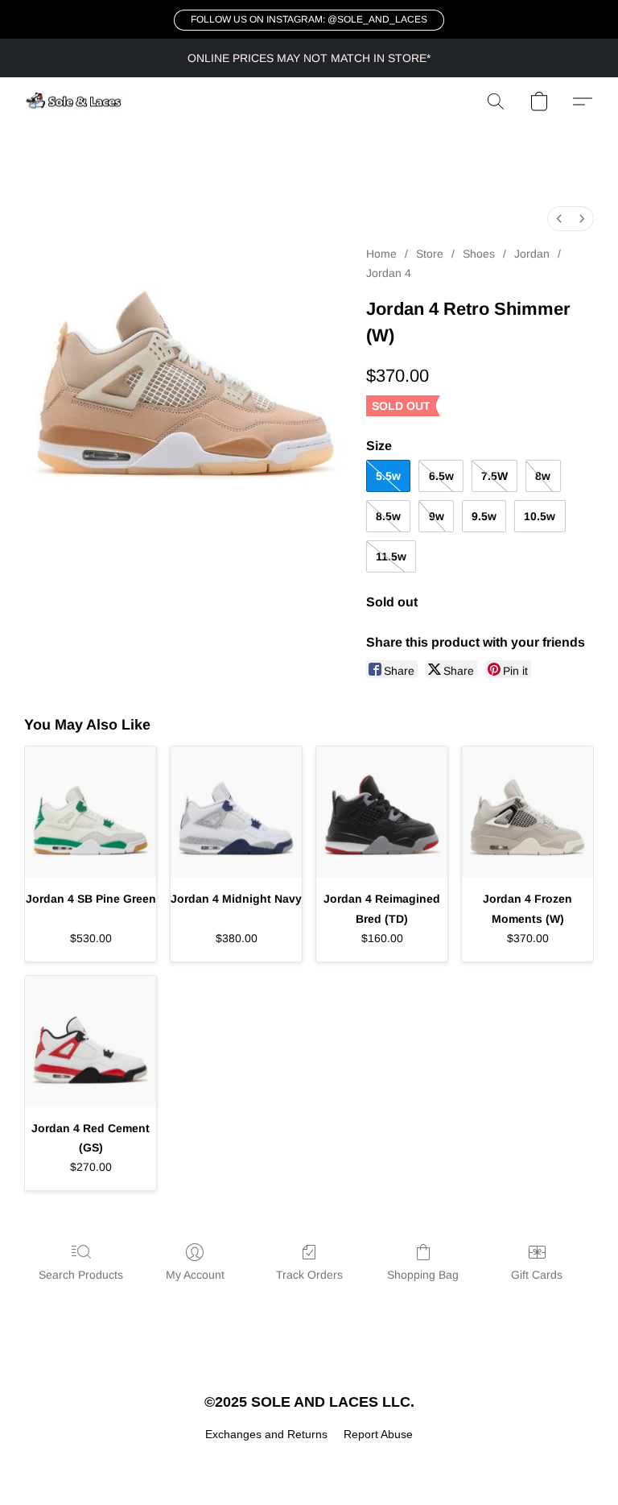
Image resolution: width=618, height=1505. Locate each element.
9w (436, 516)
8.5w (388, 516)
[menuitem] (559, 218)
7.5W (494, 475)
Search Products (81, 1274)
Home (381, 253)
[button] (309, 20)
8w (542, 475)
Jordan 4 (388, 273)
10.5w (539, 516)
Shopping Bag (423, 1274)
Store (429, 253)
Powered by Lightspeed (309, 1461)
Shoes (479, 253)
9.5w (484, 516)
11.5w (391, 556)
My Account (195, 1274)
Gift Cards (536, 1274)
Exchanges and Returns (266, 1434)
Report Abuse (378, 1434)
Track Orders (309, 1274)
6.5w (441, 475)
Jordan (532, 253)
